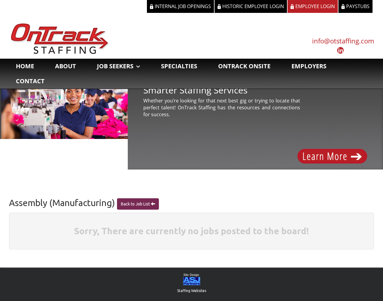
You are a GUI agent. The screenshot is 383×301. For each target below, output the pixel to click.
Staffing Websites (191, 291)
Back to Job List (136, 204)
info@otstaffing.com (343, 40)
